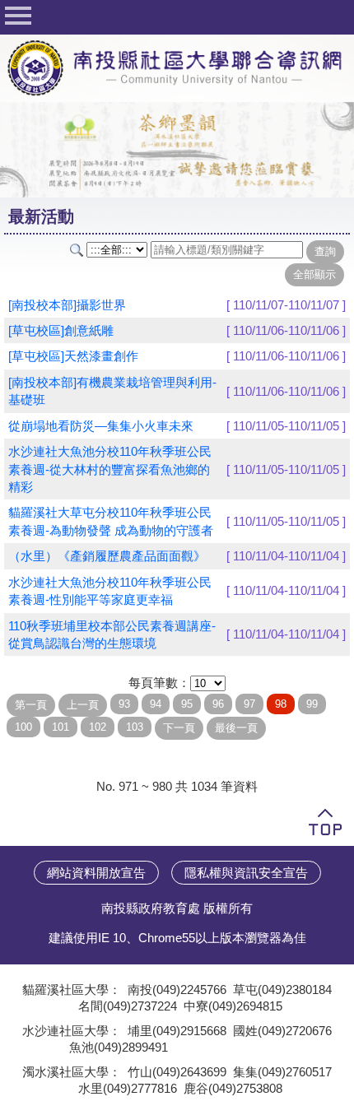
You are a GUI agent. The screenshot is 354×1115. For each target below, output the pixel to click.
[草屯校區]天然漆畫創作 (73, 356)
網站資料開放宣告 (96, 873)
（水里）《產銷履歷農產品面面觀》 (107, 556)
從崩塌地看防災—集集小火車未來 (100, 426)
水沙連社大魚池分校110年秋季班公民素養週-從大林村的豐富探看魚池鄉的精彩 (110, 469)
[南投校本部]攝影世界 (67, 305)
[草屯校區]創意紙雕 (61, 330)
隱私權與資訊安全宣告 (246, 873)
